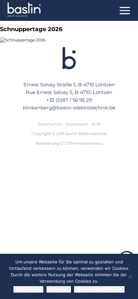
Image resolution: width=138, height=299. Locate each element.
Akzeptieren (28, 289)
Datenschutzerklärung (99, 289)
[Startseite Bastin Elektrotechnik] (24, 10)
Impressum (77, 124)
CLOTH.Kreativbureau (81, 143)
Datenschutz (50, 124)
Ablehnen (59, 289)
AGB (95, 124)
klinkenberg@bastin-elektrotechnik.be (69, 108)
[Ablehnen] (130, 276)
